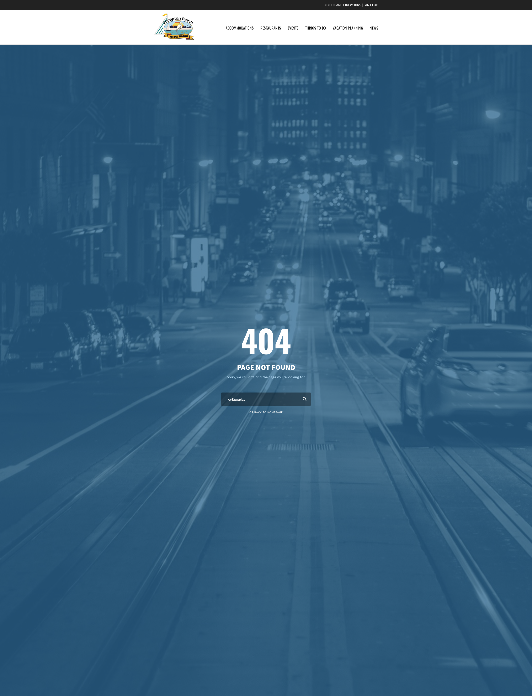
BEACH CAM (332, 5)
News (374, 28)
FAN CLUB (370, 5)
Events (293, 28)
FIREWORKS (352, 5)
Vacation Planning (348, 28)
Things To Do (315, 28)
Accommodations (240, 28)
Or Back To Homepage (266, 412)
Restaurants (270, 28)
